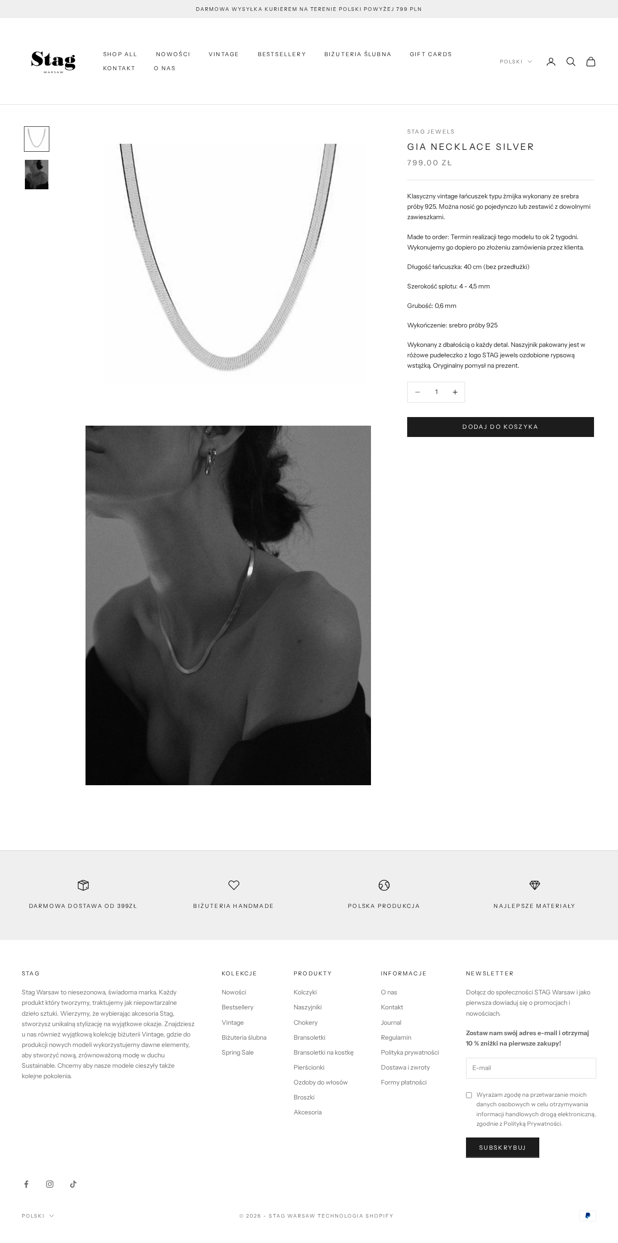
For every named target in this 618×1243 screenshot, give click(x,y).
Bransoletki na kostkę (324, 1052)
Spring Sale (238, 1052)
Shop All (120, 54)
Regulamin (396, 1037)
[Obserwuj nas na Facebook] (26, 1184)
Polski (511, 61)
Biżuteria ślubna (358, 54)
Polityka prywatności (410, 1052)
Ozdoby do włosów (321, 1082)
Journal (391, 1022)
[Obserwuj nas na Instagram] (49, 1184)
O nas (165, 68)
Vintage (224, 54)
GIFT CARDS (431, 54)
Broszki (304, 1097)
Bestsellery (282, 54)
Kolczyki (305, 992)
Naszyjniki (308, 1007)
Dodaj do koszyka (500, 426)
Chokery (306, 1022)
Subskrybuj (502, 1147)
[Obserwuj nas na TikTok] (73, 1184)
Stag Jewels (431, 131)
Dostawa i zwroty (405, 1067)
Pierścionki (309, 1067)
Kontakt (119, 68)
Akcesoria (308, 1112)
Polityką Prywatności (532, 1123)
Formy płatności (404, 1082)
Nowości (173, 54)
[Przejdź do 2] (36, 174)
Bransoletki (309, 1037)
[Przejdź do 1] (36, 139)
